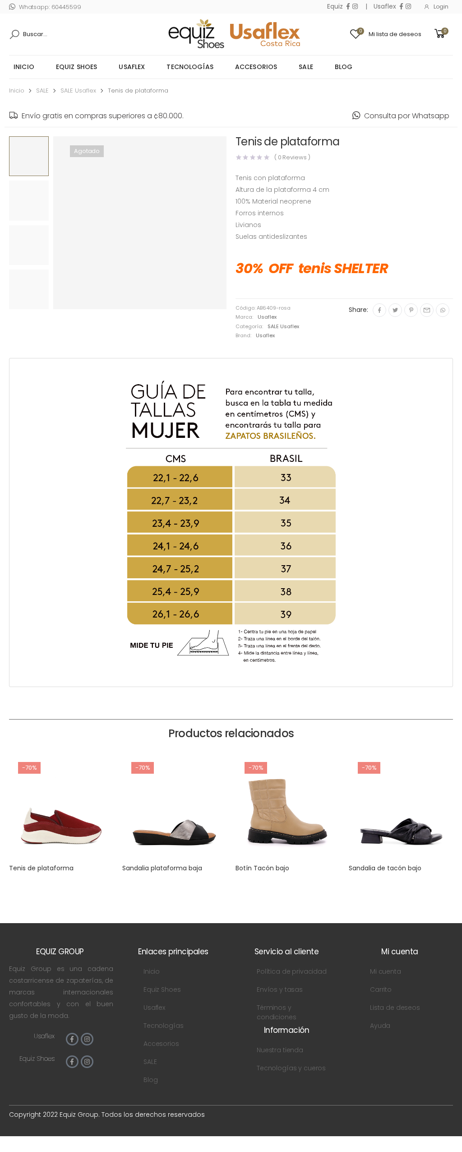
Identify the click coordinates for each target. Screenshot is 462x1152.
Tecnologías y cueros (291, 1068)
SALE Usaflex (78, 90)
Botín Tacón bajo (262, 868)
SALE (306, 66)
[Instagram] (87, 1039)
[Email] (427, 310)
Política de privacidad (292, 971)
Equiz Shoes (76, 66)
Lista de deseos (395, 1007)
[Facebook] (379, 310)
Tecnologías (189, 66)
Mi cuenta (385, 971)
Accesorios (256, 66)
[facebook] (348, 6)
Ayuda (380, 1025)
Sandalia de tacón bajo (385, 868)
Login (441, 6)
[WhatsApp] (442, 310)
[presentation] (49, 225)
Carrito (381, 989)
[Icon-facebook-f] (72, 1039)
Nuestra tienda (280, 1049)
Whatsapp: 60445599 (50, 7)
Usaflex (132, 66)
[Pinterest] (411, 310)
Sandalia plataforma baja (162, 868)
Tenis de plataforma (41, 868)
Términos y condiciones (276, 1012)
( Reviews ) (292, 157)
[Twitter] (395, 310)
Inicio (24, 66)
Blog (344, 66)
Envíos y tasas (280, 989)
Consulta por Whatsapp (406, 116)
